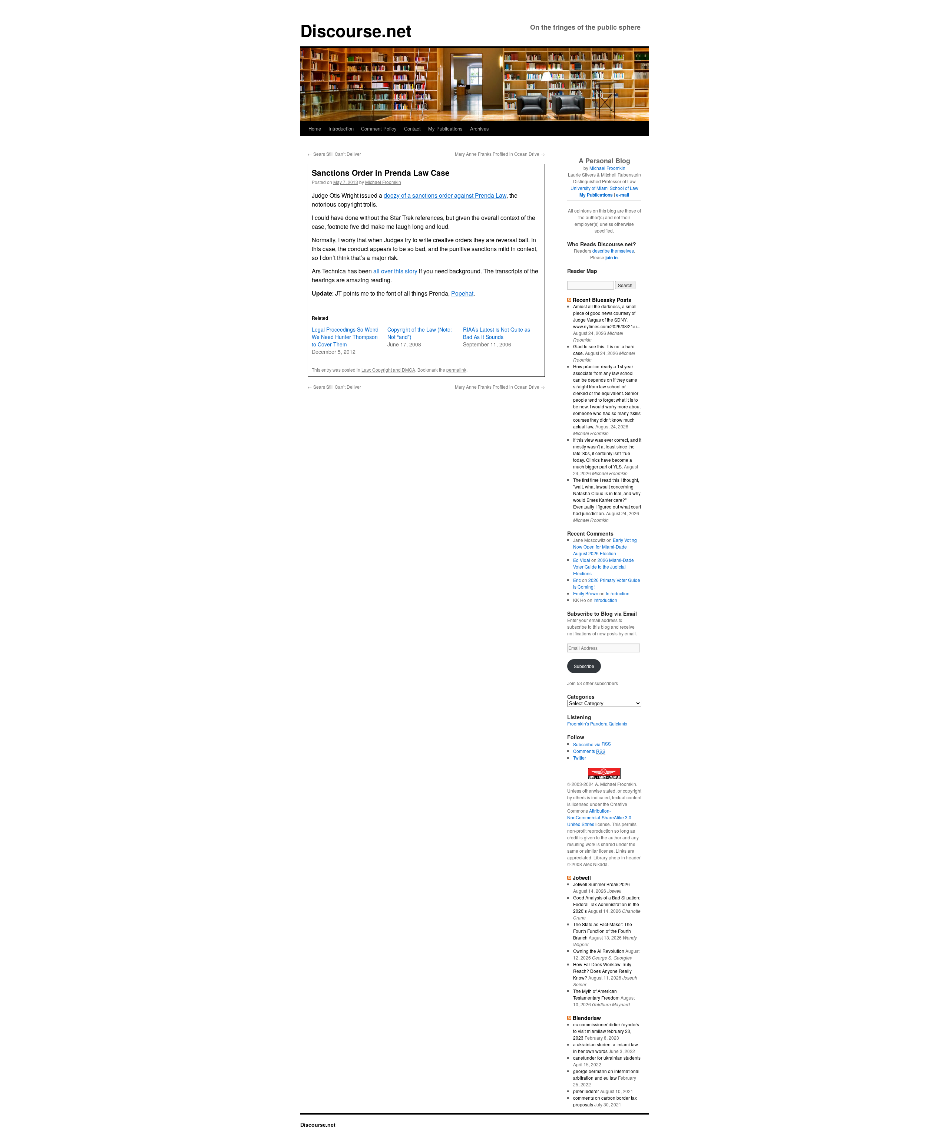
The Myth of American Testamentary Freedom (596, 994)
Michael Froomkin (383, 182)
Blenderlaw (587, 1017)
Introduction (341, 128)
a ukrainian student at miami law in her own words (605, 1047)
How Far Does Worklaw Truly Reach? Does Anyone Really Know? (602, 971)
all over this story (395, 271)
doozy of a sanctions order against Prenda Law (445, 195)
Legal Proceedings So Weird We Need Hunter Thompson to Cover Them (345, 337)
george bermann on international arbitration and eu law (606, 1074)
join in (611, 257)
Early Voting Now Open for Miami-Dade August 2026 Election (605, 546)
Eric (577, 580)
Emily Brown (585, 593)
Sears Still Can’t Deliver (334, 154)
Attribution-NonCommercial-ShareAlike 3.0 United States (599, 817)
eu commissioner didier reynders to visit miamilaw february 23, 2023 (606, 1031)
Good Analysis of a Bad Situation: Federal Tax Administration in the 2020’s (606, 904)
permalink (456, 369)
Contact (412, 128)
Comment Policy (379, 128)
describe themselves (613, 250)
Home (314, 128)
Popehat (462, 293)
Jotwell (582, 877)
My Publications (445, 128)
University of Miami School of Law (604, 188)
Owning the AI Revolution (598, 951)
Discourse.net (355, 30)
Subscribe (584, 666)
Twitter (579, 757)
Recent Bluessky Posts (602, 299)
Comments (589, 751)
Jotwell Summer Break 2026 (601, 884)
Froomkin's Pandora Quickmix (597, 723)
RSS (606, 743)
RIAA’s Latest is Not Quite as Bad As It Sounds (496, 333)
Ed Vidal (581, 560)
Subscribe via (587, 744)
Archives (479, 128)
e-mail (622, 194)
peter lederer (586, 1091)
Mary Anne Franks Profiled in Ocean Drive (500, 154)
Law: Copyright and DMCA (388, 369)
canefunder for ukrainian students (607, 1057)
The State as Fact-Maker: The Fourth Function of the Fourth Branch (602, 931)
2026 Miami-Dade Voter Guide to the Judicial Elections (603, 566)
